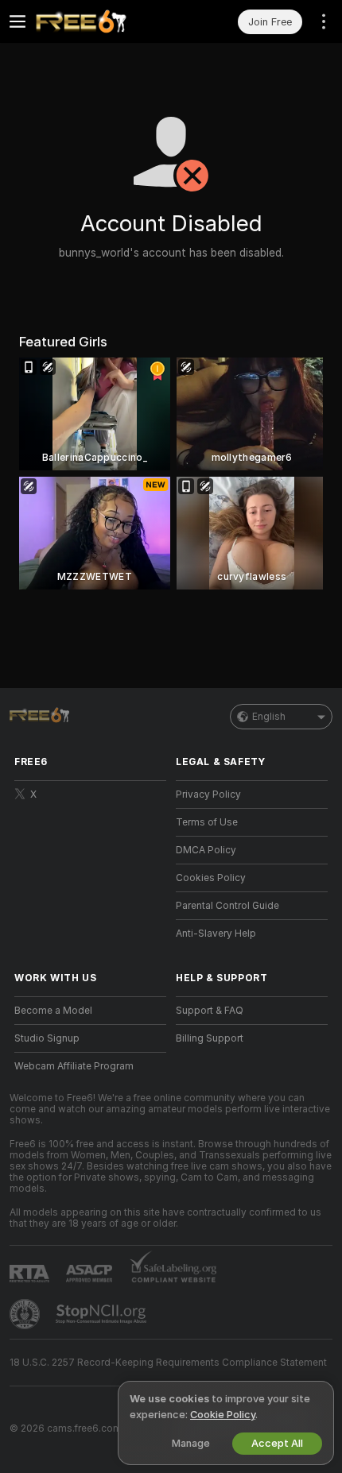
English (269, 716)
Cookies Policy (211, 877)
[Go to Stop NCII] (103, 1314)
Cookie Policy (222, 1415)
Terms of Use (207, 822)
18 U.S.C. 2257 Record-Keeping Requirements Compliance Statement (168, 1362)
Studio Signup (47, 1038)
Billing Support (209, 1038)
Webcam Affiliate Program (74, 1066)
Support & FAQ (209, 1010)
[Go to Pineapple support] (26, 1314)
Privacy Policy (208, 794)
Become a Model (53, 1010)
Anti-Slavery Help (216, 933)
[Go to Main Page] (103, 21)
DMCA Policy (206, 850)
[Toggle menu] (17, 21)
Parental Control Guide (227, 905)
